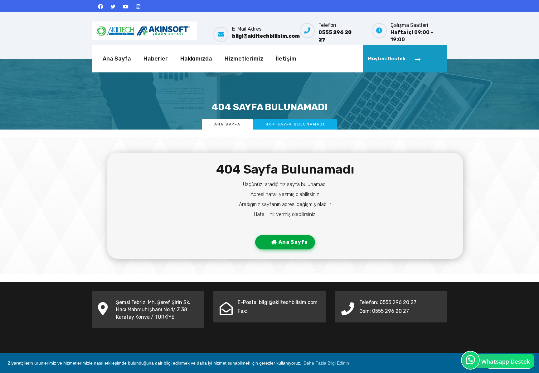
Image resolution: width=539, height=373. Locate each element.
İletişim (286, 58)
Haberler (155, 58)
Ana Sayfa (117, 58)
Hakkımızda (196, 58)
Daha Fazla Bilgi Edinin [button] (326, 363)
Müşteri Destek (386, 58)
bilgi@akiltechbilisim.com (266, 36)
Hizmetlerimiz (244, 58)
